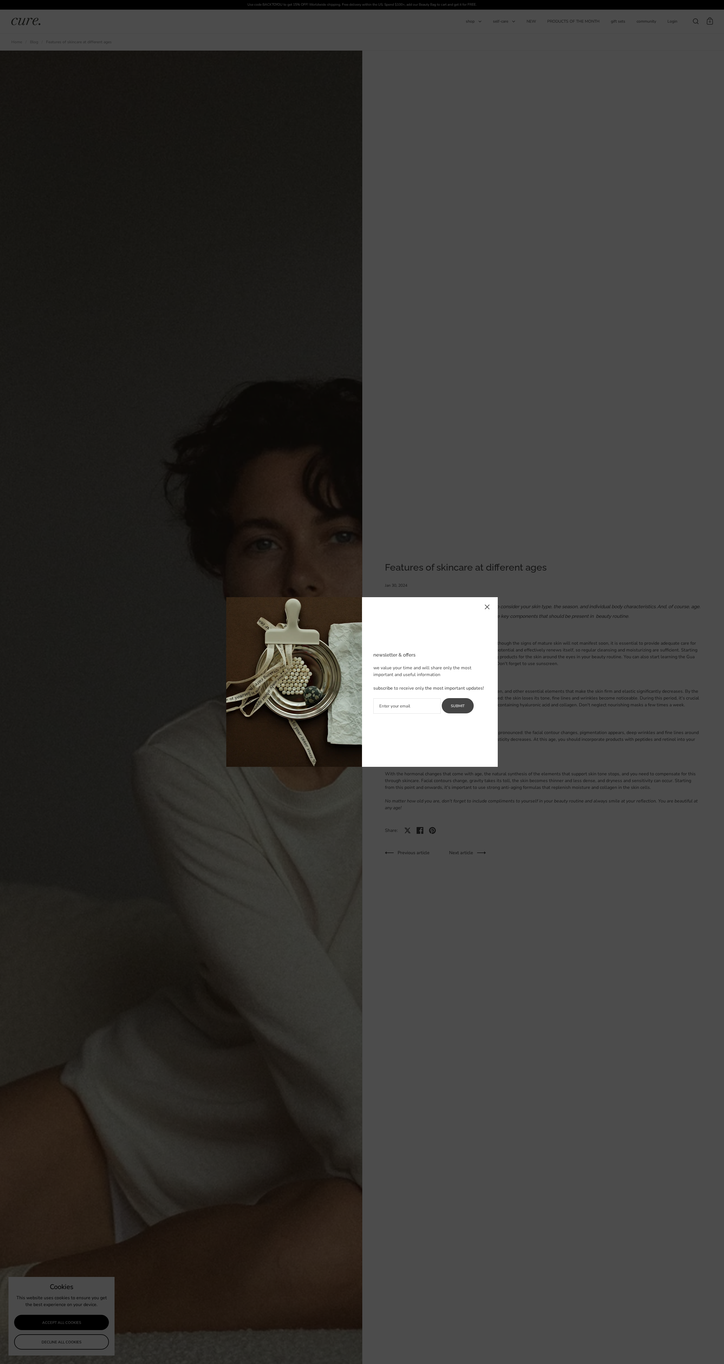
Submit (458, 706)
